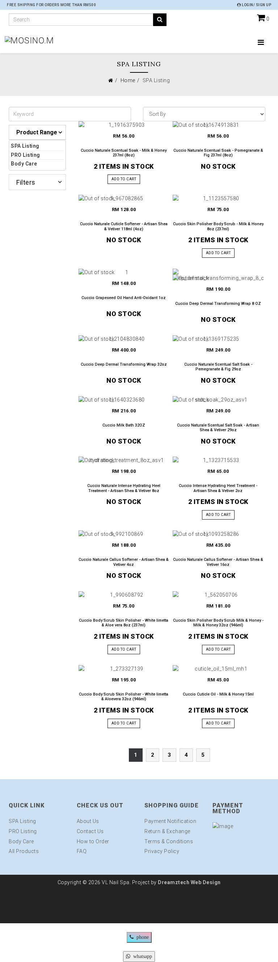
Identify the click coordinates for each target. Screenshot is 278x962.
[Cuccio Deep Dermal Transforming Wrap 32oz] (124, 339)
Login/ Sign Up (256, 5)
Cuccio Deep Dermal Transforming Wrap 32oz (124, 364)
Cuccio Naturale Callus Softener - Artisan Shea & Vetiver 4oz (124, 562)
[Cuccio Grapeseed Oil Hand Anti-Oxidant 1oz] (124, 272)
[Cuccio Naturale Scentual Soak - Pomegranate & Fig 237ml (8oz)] (218, 125)
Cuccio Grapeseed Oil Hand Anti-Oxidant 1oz (123, 297)
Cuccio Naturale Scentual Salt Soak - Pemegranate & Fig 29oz (218, 366)
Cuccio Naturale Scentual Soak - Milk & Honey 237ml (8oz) (124, 152)
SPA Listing (25, 146)
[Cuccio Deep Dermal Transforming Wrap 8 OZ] (218, 275)
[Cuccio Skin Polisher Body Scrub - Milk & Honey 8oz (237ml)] (218, 198)
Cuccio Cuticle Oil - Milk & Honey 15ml (218, 694)
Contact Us (90, 831)
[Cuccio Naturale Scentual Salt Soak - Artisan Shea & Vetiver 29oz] (218, 399)
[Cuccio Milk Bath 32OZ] (124, 399)
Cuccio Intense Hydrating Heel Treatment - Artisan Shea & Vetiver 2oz (218, 488)
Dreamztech (173, 882)
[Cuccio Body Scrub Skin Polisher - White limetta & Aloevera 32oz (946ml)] (124, 668)
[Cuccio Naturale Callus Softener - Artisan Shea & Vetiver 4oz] (124, 534)
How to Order (93, 841)
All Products (24, 851)
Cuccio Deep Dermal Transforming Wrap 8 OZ (218, 303)
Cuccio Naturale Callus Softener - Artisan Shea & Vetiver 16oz (218, 562)
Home (128, 80)
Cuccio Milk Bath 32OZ (123, 425)
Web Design (205, 882)
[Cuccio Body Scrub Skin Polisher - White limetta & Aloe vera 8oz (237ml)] (124, 594)
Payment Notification (170, 821)
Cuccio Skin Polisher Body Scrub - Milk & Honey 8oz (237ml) (218, 226)
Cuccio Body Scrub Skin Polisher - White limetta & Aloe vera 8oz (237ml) (123, 622)
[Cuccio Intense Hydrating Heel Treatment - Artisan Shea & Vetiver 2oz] (218, 460)
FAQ (82, 851)
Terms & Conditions (168, 841)
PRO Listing (25, 155)
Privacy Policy (161, 851)
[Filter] (160, 19)
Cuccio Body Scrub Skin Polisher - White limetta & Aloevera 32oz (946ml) (123, 696)
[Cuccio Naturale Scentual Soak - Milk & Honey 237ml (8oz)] (124, 125)
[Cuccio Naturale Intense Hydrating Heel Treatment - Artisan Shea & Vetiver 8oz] (124, 460)
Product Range (36, 132)
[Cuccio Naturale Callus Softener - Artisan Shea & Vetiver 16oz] (218, 534)
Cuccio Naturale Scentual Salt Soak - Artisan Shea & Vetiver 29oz (218, 427)
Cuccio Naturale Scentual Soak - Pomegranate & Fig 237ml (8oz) (218, 152)
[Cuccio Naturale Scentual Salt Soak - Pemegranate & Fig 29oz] (218, 339)
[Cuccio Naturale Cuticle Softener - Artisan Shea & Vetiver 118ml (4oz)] (124, 198)
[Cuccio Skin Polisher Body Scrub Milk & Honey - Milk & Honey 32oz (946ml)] (218, 594)
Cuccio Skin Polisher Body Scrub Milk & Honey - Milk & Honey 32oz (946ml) (218, 622)
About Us (88, 821)
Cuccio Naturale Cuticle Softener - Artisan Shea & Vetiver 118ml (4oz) (124, 226)
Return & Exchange (167, 831)
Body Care (24, 164)
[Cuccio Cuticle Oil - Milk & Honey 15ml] (218, 668)
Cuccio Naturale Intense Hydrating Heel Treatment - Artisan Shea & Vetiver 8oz (123, 488)
